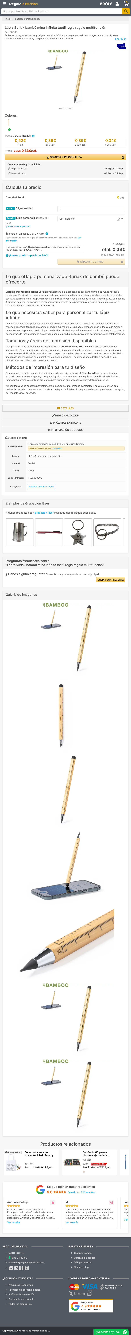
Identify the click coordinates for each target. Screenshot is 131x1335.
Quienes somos (83, 1253)
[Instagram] (27, 1268)
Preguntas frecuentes (20, 1285)
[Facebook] (21, 1268)
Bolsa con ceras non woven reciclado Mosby (39, 1154)
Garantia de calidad (85, 1257)
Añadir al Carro (91, 261)
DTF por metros (83, 1262)
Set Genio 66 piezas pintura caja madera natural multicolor (95, 1155)
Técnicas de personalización (24, 1289)
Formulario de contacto (21, 1299)
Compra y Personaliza (65, 157)
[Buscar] (126, 11)
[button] (33, 135)
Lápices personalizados (41, 486)
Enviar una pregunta (111, 579)
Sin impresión (67, 218)
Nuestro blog (81, 1267)
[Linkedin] (16, 1268)
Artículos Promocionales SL (36, 1330)
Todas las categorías (20, 1304)
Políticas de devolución (21, 1294)
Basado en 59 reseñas (90, 1310)
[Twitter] (11, 1268)
